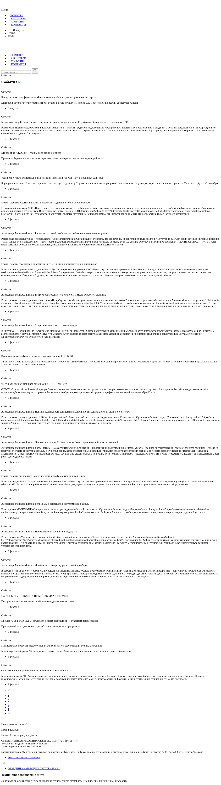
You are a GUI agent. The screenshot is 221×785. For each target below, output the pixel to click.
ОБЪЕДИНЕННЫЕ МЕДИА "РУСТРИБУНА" (34, 768)
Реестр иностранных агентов (24, 757)
